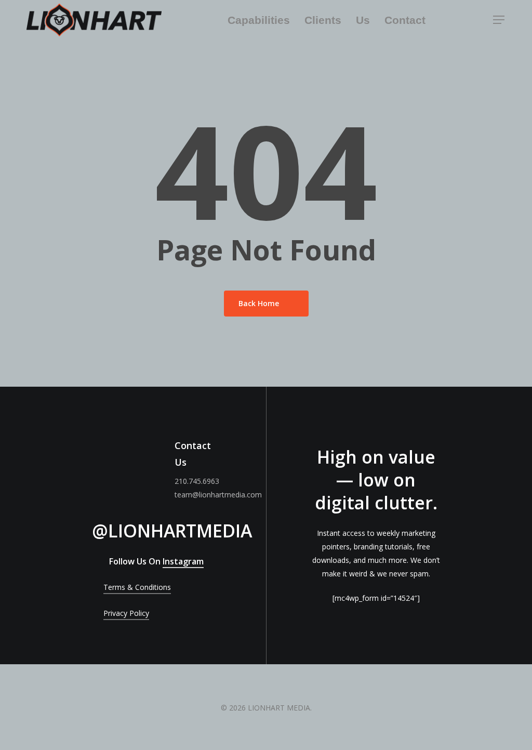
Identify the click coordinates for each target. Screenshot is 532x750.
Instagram (183, 561)
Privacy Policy (126, 613)
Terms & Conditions (137, 587)
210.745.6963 (197, 481)
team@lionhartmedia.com (218, 494)
